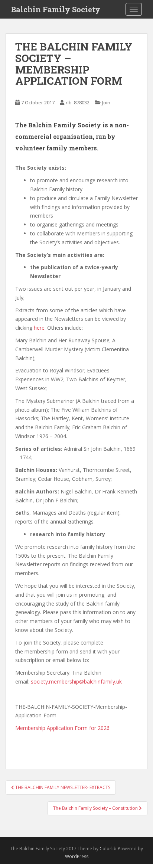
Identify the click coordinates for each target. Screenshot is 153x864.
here (39, 327)
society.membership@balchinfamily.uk (76, 681)
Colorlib (108, 848)
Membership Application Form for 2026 (62, 727)
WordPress (76, 856)
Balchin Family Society (55, 9)
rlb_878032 (77, 102)
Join (106, 102)
